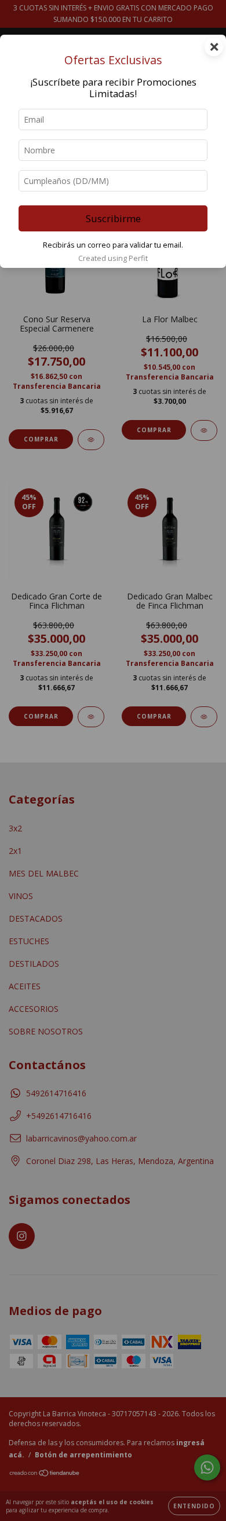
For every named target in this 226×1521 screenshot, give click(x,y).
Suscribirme (113, 218)
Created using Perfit (113, 258)
